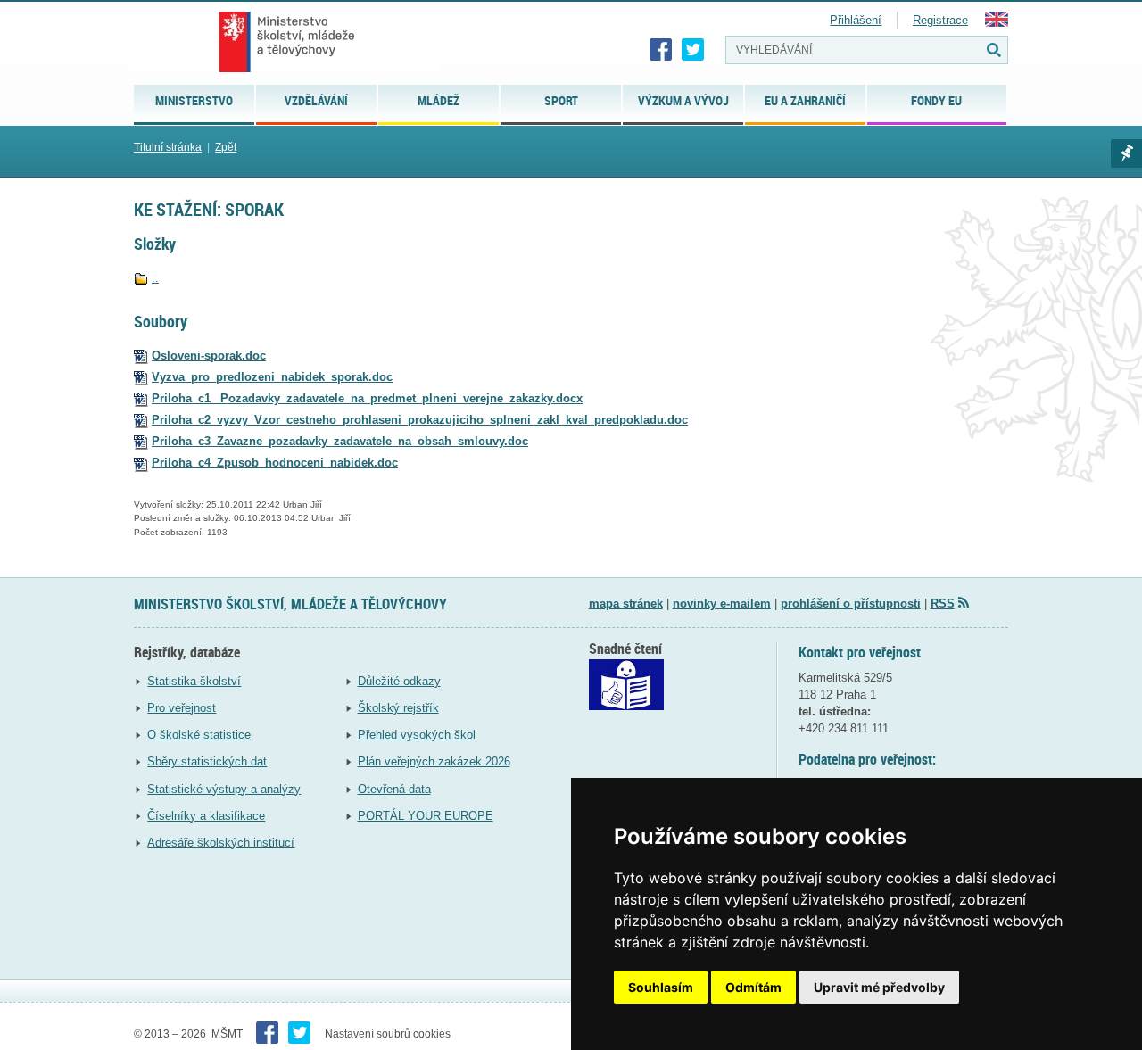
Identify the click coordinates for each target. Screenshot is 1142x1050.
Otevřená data (394, 789)
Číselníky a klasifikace (206, 816)
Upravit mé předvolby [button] (879, 987)
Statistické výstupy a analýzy (224, 789)
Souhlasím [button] (660, 987)
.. (155, 278)
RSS (943, 603)
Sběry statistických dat (207, 761)
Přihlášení (855, 20)
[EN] (996, 22)
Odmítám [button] (753, 987)
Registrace (940, 20)
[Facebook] (661, 50)
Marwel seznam (1126, 153)
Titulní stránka (168, 147)
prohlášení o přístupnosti (851, 603)
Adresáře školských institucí (220, 842)
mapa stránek (626, 603)
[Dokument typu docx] (141, 398)
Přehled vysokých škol (417, 734)
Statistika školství (194, 681)
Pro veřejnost (181, 708)
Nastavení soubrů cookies (388, 1034)
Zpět (225, 147)
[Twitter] (693, 50)
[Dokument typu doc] (141, 355)
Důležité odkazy (399, 681)
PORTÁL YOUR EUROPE (425, 816)
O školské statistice (199, 734)
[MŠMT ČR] (287, 42)
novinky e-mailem (722, 603)
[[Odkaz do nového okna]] (626, 706)
